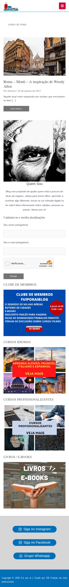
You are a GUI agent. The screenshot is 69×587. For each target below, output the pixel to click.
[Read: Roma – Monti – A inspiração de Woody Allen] (34, 56)
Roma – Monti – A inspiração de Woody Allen (34, 84)
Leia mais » (16, 109)
